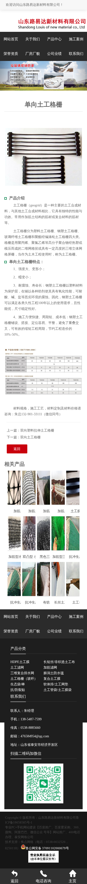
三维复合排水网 (22, 673)
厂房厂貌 (32, 54)
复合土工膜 (52, 678)
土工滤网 (17, 667)
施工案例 (76, 39)
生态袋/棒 (17, 684)
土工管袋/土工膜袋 (58, 690)
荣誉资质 (11, 54)
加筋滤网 (50, 667)
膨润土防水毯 (54, 673)
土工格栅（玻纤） (23, 678)
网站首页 (11, 39)
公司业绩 (54, 54)
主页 (72, 881)
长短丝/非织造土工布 (59, 662)
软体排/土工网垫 (56, 684)
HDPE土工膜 (19, 662)
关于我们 (32, 39)
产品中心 (54, 39)
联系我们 (76, 54)
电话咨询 (43, 881)
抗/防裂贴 (17, 690)
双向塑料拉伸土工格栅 (37, 430)
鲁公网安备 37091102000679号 (47, 848)
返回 (17, 449)
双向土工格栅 (30, 437)
